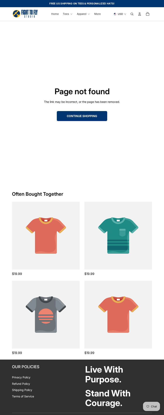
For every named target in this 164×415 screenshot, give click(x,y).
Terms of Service (23, 396)
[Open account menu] (139, 14)
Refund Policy (21, 383)
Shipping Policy (22, 390)
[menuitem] (97, 14)
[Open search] (132, 14)
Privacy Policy (21, 377)
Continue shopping (82, 116)
